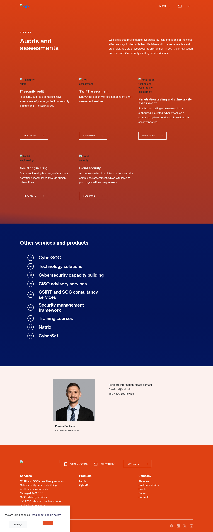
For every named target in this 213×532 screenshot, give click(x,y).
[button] (34, 136)
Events (142, 489)
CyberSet (84, 485)
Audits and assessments (34, 489)
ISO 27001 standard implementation (41, 501)
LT (189, 5)
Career (142, 493)
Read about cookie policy (46, 514)
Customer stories (148, 485)
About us (143, 481)
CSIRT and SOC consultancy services (41, 481)
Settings (18, 524)
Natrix (82, 481)
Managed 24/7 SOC (31, 493)
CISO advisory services (33, 497)
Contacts (143, 497)
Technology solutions (32, 505)
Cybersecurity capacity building (38, 485)
